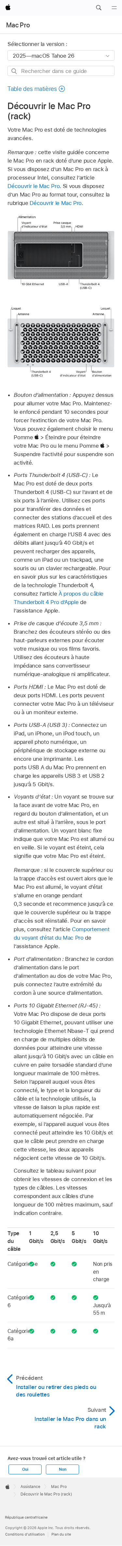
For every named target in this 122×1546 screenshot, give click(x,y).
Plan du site (61, 1534)
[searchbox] (60, 71)
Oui (25, 1469)
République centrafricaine (26, 1517)
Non (62, 1469)
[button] (98, 8)
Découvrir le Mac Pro (33, 186)
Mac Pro (18, 25)
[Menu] (114, 8)
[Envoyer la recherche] (14, 71)
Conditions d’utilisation (25, 1534)
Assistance (30, 1486)
